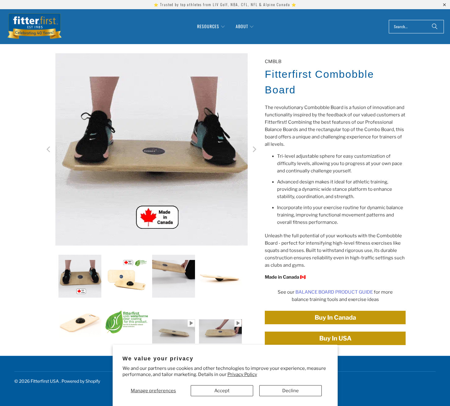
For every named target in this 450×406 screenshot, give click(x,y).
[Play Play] (151, 149)
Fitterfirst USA (45, 381)
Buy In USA (335, 338)
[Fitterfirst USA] (34, 26)
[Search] (435, 26)
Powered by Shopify (81, 381)
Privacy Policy (242, 374)
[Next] (254, 149)
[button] (211, 26)
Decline (290, 390)
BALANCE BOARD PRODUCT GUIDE (334, 292)
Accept (222, 390)
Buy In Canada (335, 317)
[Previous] (49, 149)
